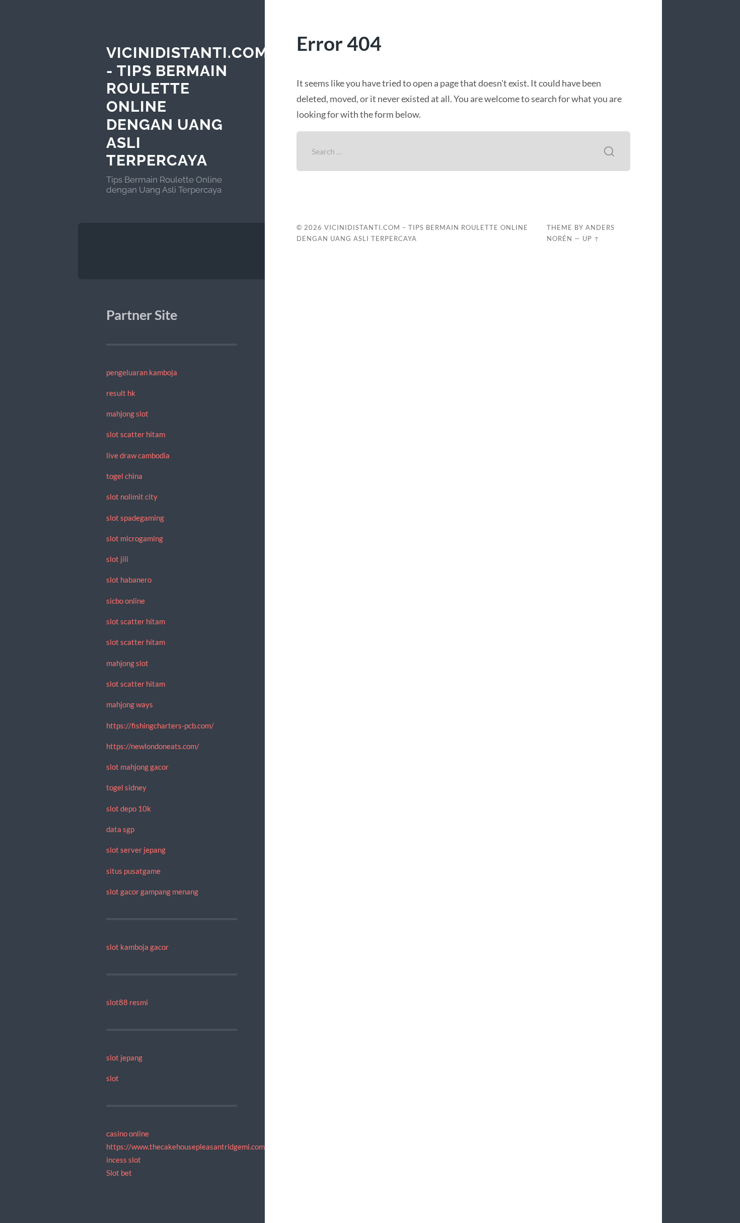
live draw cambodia (138, 455)
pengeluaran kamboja (141, 372)
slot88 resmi (127, 1002)
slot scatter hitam (135, 434)
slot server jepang (136, 849)
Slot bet (119, 1172)
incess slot (123, 1159)
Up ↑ (591, 238)
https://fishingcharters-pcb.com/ (160, 725)
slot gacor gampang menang (152, 891)
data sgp (120, 829)
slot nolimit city (132, 496)
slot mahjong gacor (137, 766)
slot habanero (129, 579)
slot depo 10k (128, 808)
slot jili (117, 558)
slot (112, 1078)
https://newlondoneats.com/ (152, 746)
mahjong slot (127, 413)
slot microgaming (134, 538)
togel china (124, 475)
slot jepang (124, 1057)
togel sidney (126, 787)
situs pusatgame (133, 870)
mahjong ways (129, 704)
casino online (127, 1133)
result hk (120, 392)
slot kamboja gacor (137, 946)
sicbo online (125, 600)
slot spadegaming (135, 517)
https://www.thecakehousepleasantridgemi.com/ (187, 1146)
